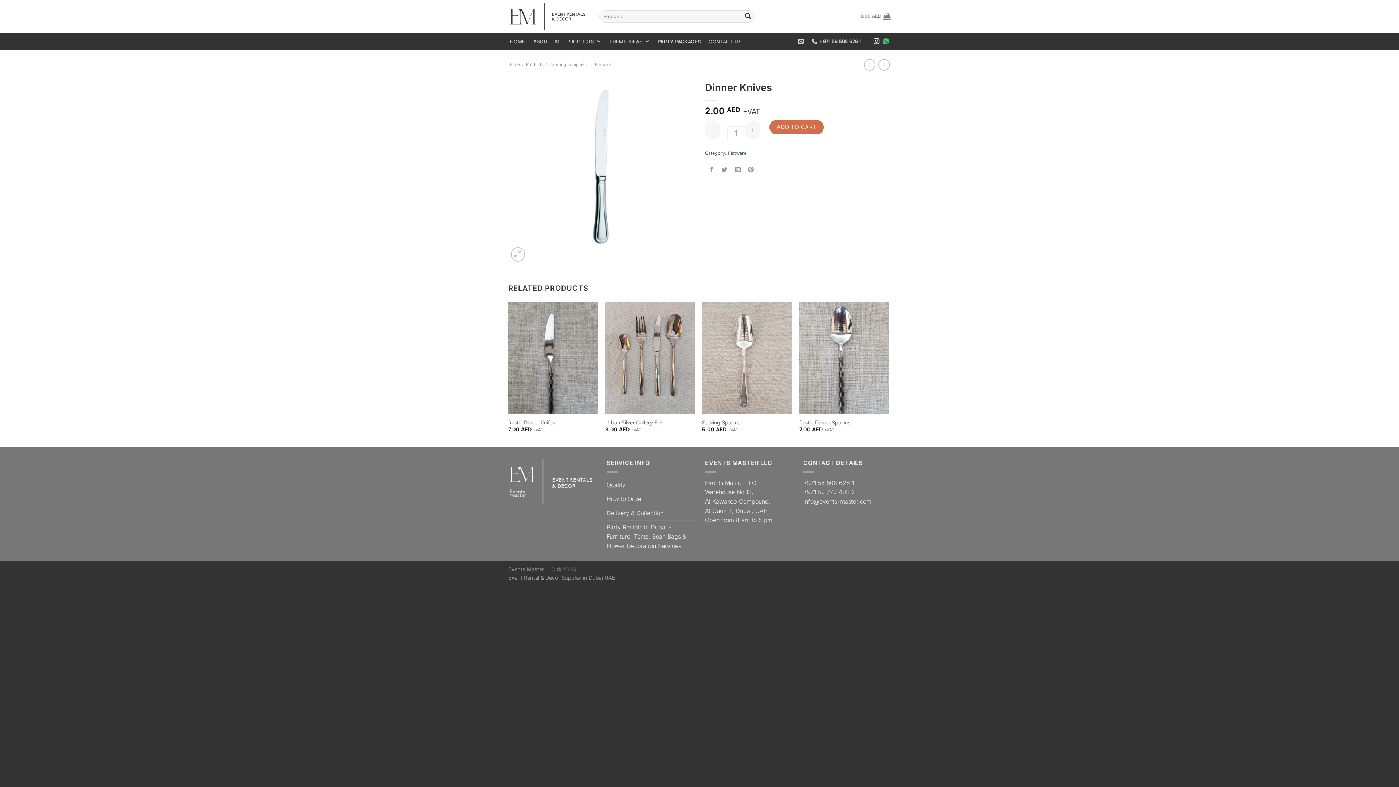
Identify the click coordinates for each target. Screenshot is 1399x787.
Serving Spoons (721, 422)
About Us (546, 41)
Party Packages (679, 41)
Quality (616, 485)
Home (517, 41)
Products (580, 41)
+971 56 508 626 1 (828, 482)
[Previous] (508, 373)
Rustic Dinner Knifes (531, 422)
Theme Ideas (625, 41)
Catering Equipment (569, 64)
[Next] (888, 373)
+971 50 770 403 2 (829, 492)
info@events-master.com (837, 501)
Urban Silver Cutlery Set (633, 422)
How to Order (625, 498)
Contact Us (725, 41)
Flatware (603, 64)
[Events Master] (548, 16)
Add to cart (797, 127)
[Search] (748, 16)
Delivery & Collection (635, 513)
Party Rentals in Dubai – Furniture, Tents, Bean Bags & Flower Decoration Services (646, 536)
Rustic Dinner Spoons (824, 422)
